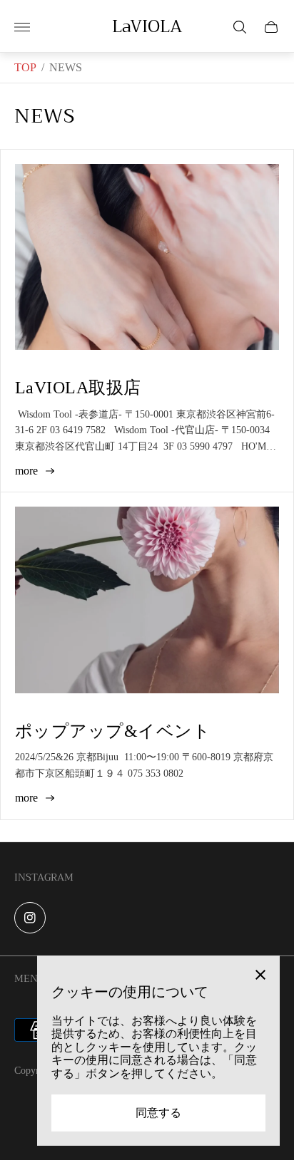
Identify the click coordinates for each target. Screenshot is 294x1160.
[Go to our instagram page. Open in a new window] (30, 917)
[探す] (239, 27)
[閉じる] (260, 974)
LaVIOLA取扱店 (78, 387)
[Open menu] (22, 27)
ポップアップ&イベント (113, 731)
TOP (25, 67)
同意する (158, 1113)
